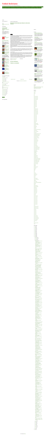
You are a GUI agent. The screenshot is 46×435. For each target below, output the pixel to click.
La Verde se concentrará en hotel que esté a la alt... (38, 415)
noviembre (36, 238)
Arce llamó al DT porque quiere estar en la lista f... (38, 314)
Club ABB (35, 122)
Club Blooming (35, 126)
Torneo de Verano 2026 (36, 218)
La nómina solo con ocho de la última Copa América (38, 348)
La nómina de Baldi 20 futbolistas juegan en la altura (38, 341)
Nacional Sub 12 (35, 189)
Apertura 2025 (35, 106)
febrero (36, 426)
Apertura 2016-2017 (36, 99)
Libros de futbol (35, 181)
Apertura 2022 (35, 104)
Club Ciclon (35, 128)
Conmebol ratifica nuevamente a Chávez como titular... (38, 376)
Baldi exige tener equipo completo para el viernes (38, 244)
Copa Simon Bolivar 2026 (36, 161)
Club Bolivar (35, 127)
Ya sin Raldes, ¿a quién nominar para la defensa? (38, 369)
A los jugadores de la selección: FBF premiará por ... (38, 281)
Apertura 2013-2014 (36, 96)
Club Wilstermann (35, 151)
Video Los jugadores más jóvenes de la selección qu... (38, 301)
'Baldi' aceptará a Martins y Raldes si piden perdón (38, 326)
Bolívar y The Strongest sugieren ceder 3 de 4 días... (38, 344)
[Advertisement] (21, 13)
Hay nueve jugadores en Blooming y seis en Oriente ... (38, 293)
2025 (35, 227)
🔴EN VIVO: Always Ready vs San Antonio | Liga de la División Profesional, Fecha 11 (7, 46)
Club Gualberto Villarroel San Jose (5, 85)
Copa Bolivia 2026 (36, 156)
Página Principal (22, 79)
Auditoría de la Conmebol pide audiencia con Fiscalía (38, 406)
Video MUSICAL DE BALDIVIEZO (38, 329)
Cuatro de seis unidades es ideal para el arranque (38, 284)
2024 (35, 228)
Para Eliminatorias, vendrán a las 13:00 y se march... (38, 364)
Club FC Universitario (4, 83)
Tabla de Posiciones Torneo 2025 (37, 88)
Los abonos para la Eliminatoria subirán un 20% (38, 414)
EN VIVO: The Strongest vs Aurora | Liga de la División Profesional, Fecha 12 (7, 73)
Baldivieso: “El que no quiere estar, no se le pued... (38, 373)
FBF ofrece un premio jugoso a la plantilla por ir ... (38, 254)
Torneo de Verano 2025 (36, 217)
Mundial (34, 184)
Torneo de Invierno (36, 215)
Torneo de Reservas (36, 216)
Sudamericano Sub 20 (36, 208)
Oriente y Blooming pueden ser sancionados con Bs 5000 (38, 265)
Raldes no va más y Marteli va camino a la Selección (38, 374)
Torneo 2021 (35, 210)
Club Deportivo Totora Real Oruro (37, 129)
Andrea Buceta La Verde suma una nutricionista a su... (38, 241)
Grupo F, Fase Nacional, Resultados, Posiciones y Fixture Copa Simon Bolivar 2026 (38, 43)
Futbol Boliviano (10, 3)
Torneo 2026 (35, 214)
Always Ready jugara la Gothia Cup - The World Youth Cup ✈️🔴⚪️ (40, 59)
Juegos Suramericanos (36, 179)
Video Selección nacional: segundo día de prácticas (38, 302)
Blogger (25, 433)
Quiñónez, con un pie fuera (37, 296)
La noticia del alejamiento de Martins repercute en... (38, 357)
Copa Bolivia (35, 154)
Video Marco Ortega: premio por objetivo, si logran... (38, 249)
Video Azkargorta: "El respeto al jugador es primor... (38, 330)
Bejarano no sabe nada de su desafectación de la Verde (38, 266)
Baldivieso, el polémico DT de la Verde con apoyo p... (38, 335)
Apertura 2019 (35, 102)
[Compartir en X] (21, 58)
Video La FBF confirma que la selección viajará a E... (38, 280)
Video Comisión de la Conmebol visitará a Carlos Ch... (38, 399)
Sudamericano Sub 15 (36, 206)
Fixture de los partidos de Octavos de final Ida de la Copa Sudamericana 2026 (7, 69)
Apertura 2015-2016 (36, 98)
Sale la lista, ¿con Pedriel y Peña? (38, 298)
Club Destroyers (35, 130)
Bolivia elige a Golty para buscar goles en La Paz (38, 297)
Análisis (34, 93)
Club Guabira (3, 84)
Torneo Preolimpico (36, 219)
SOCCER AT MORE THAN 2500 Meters (37, 73)
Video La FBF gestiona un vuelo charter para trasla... (38, 299)
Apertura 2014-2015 (36, 97)
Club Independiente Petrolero (5, 87)
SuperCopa (35, 209)
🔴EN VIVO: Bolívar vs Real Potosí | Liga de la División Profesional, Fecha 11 (7, 62)
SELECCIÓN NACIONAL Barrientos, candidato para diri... (38, 310)
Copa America (35, 153)
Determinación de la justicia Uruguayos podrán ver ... (38, 260)
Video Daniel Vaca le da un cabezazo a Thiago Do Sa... (38, 272)
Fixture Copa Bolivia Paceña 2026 (7, 37)
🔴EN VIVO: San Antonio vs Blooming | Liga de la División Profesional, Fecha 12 (7, 59)
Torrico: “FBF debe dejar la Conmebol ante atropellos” (38, 363)
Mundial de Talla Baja (36, 186)
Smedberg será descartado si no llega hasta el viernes (38, 245)
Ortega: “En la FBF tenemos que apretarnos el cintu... (38, 316)
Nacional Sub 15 (35, 190)
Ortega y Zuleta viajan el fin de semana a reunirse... (38, 360)
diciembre (36, 237)
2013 (35, 429)
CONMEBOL (35, 152)
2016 (35, 235)
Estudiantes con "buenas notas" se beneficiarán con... (38, 290)
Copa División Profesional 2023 (37, 158)
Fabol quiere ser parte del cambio (38, 248)
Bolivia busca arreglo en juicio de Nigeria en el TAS (38, 405)
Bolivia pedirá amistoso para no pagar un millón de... (38, 394)
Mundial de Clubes (36, 185)
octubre (36, 239)
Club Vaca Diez (35, 150)
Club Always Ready (36, 123)
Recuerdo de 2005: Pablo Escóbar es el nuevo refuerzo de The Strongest (40, 70)
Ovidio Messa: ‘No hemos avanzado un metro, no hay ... (38, 367)
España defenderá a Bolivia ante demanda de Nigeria (38, 323)
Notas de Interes (35, 191)
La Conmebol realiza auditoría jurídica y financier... (38, 383)
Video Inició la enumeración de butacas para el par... (38, 277)
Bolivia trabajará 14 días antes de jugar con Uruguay (38, 409)
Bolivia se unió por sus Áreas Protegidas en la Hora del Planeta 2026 (40, 48)
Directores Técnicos (36, 163)
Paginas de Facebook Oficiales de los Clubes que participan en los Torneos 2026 (38, 87)
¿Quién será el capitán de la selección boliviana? (38, 289)
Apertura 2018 (35, 101)
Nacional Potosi (35, 188)
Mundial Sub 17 (35, 187)
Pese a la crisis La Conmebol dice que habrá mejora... (38, 304)
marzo (36, 425)
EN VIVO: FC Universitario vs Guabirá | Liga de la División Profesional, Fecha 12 (7, 65)
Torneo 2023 (35, 212)
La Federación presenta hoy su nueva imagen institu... (38, 292)
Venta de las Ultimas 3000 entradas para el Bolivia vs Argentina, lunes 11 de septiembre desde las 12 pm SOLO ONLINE (5, 53)
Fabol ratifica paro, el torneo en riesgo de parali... (38, 366)
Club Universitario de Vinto (36, 149)
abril (35, 424)
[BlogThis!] (20, 58)
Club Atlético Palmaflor (36, 124)
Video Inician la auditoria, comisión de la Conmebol (38, 411)
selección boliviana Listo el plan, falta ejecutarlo (38, 393)
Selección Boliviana (14, 59)
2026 (35, 226)
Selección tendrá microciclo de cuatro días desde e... (38, 382)
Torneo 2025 (35, 213)
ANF (34, 94)
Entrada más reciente (13, 79)
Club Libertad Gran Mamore (37, 135)
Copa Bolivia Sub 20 (36, 157)
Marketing (35, 183)
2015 (35, 236)
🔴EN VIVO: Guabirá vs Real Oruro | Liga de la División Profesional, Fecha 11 (7, 50)
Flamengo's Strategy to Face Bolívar (38, 74)
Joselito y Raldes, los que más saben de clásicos (38, 308)
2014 (35, 428)
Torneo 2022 (35, 211)
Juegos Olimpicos (36, 178)
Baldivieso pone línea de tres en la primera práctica (38, 311)
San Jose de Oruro (36, 69)
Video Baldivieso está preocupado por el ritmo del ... (38, 400)
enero (35, 427)
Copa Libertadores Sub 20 (36, 160)
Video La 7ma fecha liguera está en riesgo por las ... (38, 377)
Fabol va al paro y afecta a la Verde (38, 368)
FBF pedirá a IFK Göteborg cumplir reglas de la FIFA (38, 275)
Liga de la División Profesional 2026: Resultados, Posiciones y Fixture (5, 41)
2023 (35, 229)
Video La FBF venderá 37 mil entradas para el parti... (38, 397)
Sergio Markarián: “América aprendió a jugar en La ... (38, 317)
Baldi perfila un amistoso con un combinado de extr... (38, 403)
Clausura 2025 (35, 121)
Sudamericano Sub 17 (36, 207)
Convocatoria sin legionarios (38, 353)
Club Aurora (35, 125)
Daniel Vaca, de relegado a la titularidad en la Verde (38, 251)
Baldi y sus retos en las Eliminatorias (37, 261)
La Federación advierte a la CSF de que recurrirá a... (38, 361)
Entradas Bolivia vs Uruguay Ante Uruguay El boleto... (38, 342)
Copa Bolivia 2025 (36, 155)
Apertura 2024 (35, 105)
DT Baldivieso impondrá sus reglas (38, 418)
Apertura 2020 (35, 103)
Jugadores (35, 180)
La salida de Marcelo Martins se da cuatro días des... (38, 358)
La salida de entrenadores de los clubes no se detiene (38, 242)
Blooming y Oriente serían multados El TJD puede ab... (38, 258)
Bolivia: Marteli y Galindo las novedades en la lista (38, 287)
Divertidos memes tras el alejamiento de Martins (37, 346)
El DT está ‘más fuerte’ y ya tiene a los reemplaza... (38, 352)
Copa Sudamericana (36, 162)
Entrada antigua (30, 79)
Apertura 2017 (35, 100)
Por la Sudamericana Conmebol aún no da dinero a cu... (38, 305)
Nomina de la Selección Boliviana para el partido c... (38, 295)
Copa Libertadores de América (37, 159)
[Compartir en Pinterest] (22, 58)
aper (34, 95)
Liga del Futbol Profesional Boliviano (37, 182)
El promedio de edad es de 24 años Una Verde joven (38, 345)
